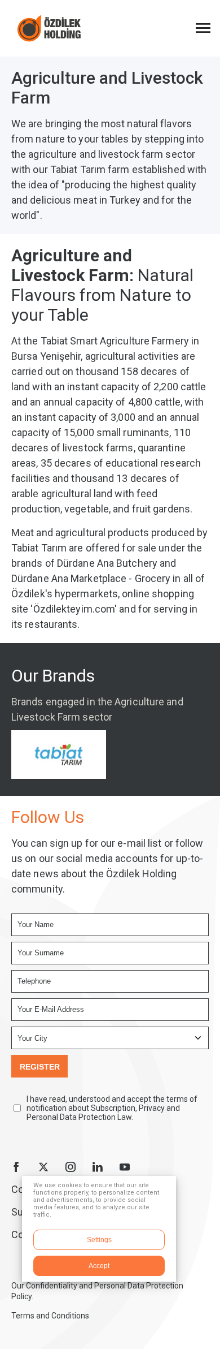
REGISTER (40, 1066)
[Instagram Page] (70, 1167)
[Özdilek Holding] (49, 28)
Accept (99, 1266)
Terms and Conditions (50, 1315)
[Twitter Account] (43, 1167)
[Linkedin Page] (98, 1167)
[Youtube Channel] (125, 1167)
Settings (99, 1240)
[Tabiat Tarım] (58, 754)
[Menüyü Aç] (203, 28)
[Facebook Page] (16, 1167)
